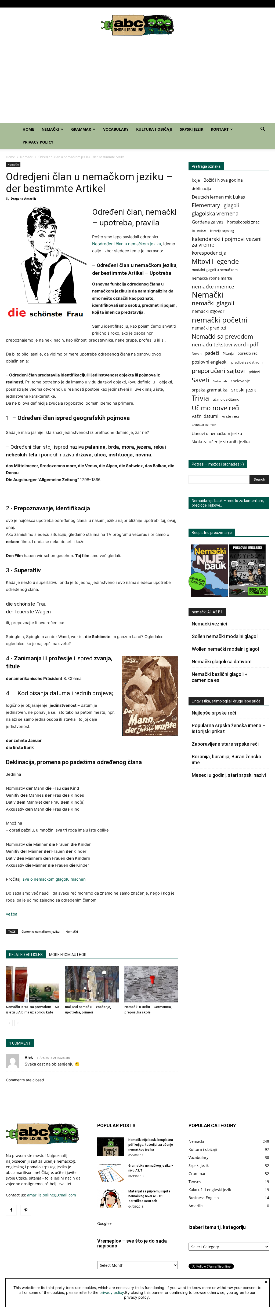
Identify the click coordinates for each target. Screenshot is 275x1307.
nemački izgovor (208, 311)
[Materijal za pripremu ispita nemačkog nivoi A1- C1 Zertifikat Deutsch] (110, 1198)
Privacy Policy (259, 4)
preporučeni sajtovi (218, 371)
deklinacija (201, 188)
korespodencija (209, 253)
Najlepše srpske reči (214, 713)
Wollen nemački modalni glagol (225, 649)
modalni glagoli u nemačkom (215, 270)
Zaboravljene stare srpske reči (225, 744)
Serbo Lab (220, 381)
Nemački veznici (209, 624)
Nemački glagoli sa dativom (222, 661)
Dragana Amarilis (23, 198)
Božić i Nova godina (223, 180)
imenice (199, 230)
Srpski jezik (217, 4)
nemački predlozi (209, 328)
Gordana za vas (207, 222)
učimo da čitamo (226, 399)
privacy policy (111, 1292)
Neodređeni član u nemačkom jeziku (126, 243)
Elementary (206, 205)
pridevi (254, 371)
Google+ (104, 1223)
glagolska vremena (215, 213)
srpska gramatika (209, 390)
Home (110, 4)
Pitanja (228, 353)
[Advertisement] (137, 82)
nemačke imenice (213, 286)
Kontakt (235, 4)
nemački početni (220, 320)
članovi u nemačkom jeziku (40, 931)
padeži (212, 353)
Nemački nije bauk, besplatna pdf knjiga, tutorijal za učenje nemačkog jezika (150, 1144)
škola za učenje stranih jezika (221, 442)
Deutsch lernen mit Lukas (218, 197)
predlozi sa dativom (247, 362)
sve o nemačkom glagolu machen (54, 879)
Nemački (126, 4)
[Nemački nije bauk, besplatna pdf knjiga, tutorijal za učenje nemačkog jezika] (110, 1146)
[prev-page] (9, 1023)
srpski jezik (243, 390)
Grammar (146, 4)
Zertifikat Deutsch (204, 425)
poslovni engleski (209, 362)
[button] (262, 129)
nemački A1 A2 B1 (207, 612)
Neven (196, 354)
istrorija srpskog (222, 231)
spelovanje (240, 380)
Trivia (200, 398)
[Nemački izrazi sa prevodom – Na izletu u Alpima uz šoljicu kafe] (32, 984)
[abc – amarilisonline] (137, 25)
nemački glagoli (213, 303)
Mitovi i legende (215, 261)
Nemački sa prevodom (222, 336)
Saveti (200, 380)
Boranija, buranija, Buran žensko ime (226, 759)
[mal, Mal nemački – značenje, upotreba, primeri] (91, 984)
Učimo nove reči (216, 408)
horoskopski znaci (243, 222)
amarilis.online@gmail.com (51, 1195)
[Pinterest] (19, 4)
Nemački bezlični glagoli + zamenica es (220, 677)
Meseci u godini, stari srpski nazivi (229, 775)
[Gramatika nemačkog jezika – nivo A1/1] (110, 1172)
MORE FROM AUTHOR (67, 955)
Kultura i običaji (194, 4)
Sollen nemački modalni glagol (225, 636)
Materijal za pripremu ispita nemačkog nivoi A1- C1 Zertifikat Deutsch (149, 1196)
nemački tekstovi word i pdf (225, 344)
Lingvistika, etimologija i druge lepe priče (226, 701)
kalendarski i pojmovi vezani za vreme (227, 241)
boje (196, 180)
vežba (11, 914)
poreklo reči (248, 353)
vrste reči (230, 416)
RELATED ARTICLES (26, 955)
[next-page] (18, 1023)
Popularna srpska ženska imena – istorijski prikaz (228, 728)
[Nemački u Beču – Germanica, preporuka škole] (151, 984)
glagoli (231, 205)
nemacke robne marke (212, 278)
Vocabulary (170, 4)
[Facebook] (10, 4)
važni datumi (205, 416)
